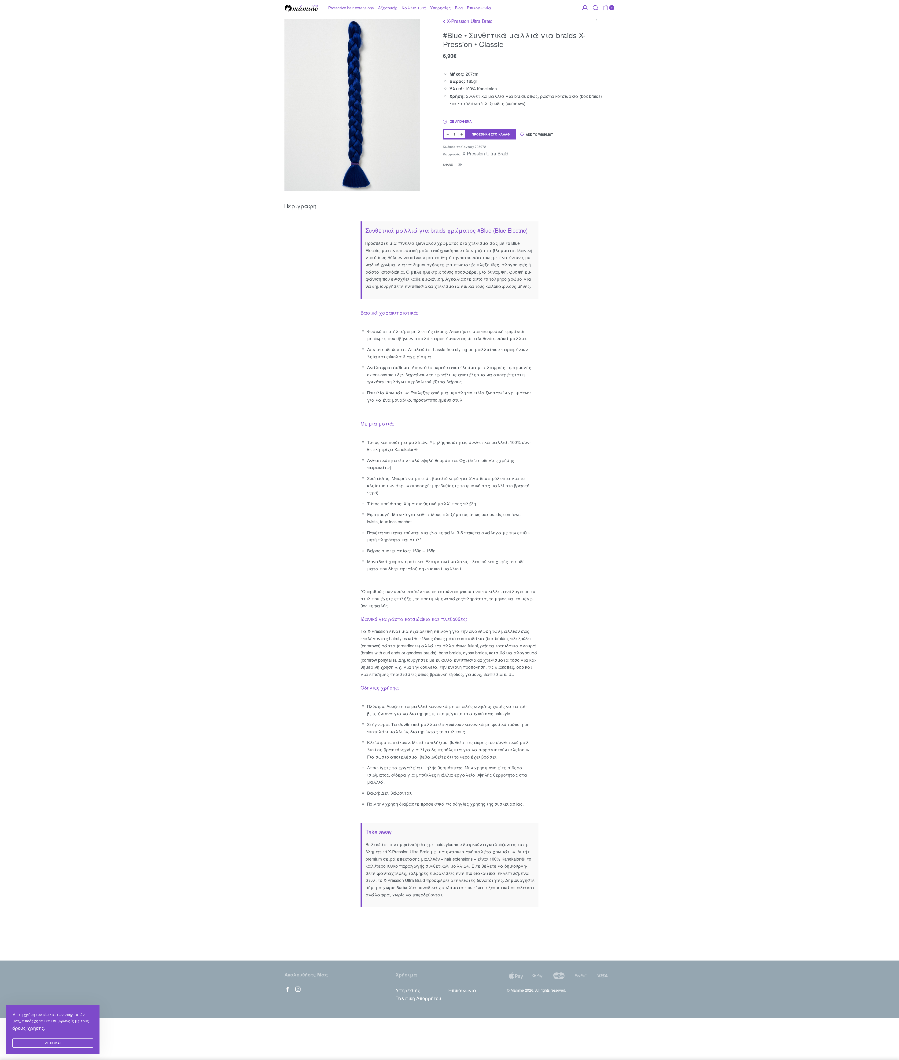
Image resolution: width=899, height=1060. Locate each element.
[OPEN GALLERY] (352, 105)
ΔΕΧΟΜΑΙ (53, 1042)
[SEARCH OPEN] (595, 8)
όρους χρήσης (28, 1027)
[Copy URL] (459, 164)
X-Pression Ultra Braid (470, 21)
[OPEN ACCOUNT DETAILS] (585, 8)
